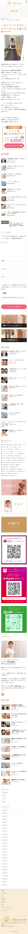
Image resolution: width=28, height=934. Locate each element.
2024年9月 (4, 878)
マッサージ (15, 453)
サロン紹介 (3, 893)
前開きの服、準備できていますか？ (16, 166)
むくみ (18, 447)
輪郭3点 (22, 471)
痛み (18, 464)
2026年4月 (4, 822)
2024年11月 (5, 873)
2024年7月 (4, 884)
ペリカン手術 (5, 453)
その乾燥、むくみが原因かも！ (15, 174)
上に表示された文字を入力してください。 (13, 297)
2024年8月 (4, 881)
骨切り (21, 224)
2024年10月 (5, 875)
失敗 (11, 460)
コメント (4, 242)
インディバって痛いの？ (13, 181)
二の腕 (4, 455)
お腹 (4, 447)
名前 (3, 260)
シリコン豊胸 (15, 449)
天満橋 (12, 224)
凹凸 (4, 458)
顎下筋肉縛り (5, 475)
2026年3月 (4, 825)
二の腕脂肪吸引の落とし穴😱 (16, 404)
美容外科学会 (5, 466)
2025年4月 (4, 858)
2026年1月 (4, 831)
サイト (3, 277)
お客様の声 (5, 792)
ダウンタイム (14, 223)
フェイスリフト (22, 223)
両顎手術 (22, 453)
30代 (4, 444)
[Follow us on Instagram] (2, 694)
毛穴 (16, 462)
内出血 (19, 455)
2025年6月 (4, 852)
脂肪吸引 (22, 225)
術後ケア (17, 225)
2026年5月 (4, 819)
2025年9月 (4, 843)
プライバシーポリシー (5, 907)
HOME (2, 890)
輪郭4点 (4, 473)
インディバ (13, 226)
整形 (4, 462)
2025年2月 (4, 864)
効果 (9, 458)
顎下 (16, 473)
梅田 (17, 224)
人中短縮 (11, 455)
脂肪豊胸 (14, 469)
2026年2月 (4, 828)
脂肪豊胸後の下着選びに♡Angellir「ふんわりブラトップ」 (18, 707)
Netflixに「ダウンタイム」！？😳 (17, 377)
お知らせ (4, 795)
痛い (13, 464)
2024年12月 (5, 869)
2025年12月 (5, 834)
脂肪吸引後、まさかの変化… (14, 189)
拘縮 (22, 460)
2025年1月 (4, 867)
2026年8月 (4, 810)
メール (3, 268)
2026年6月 (4, 816)
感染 (16, 460)
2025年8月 (4, 846)
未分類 (4, 801)
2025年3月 (4, 861)
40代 (17, 444)
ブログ (11, 221)
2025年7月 (4, 849)
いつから (23, 444)
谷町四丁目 (14, 471)
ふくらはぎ (11, 447)
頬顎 (11, 473)
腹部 (20, 469)
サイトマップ (4, 910)
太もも (4, 460)
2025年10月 (5, 840)
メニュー (3, 896)
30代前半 (10, 444)
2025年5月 (4, 855)
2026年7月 (4, 813)
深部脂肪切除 (5, 464)
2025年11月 (5, 837)
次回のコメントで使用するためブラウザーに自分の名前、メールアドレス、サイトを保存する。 (14, 287)
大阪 (12, 225)
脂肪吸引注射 (5, 469)
